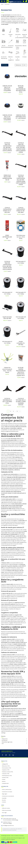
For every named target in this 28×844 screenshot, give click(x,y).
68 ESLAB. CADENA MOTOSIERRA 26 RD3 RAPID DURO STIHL (21, 89)
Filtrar (5, 65)
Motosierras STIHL (6, 766)
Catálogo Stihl (5, 764)
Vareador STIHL (5, 777)
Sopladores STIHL (5, 769)
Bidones (24, 45)
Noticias (4, 781)
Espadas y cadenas (17, 58)
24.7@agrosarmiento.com (8, 825)
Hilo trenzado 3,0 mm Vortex (7, 293)
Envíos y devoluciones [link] (6, 789)
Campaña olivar (5, 783)
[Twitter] (6, 755)
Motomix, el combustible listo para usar (13, 559)
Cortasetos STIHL (5, 773)
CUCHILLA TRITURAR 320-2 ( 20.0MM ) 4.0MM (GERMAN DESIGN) (21, 401)
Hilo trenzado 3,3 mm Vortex (21, 293)
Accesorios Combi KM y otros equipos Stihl (13, 672)
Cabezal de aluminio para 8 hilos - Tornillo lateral (7, 370)
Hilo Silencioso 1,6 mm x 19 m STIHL (20, 237)
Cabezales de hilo (7, 472)
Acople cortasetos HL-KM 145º (21, 343)
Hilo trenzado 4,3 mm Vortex (7, 342)
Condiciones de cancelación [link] (8, 796)
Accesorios (4, 740)
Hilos (3, 34)
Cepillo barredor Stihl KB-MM (7, 317)
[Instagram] (9, 755)
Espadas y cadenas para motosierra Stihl (13, 628)
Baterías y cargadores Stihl (12, 580)
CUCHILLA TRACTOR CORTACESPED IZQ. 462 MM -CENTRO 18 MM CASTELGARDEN (7, 146)
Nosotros (4, 800)
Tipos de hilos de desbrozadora (11, 450)
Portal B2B (4, 798)
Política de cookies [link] (6, 808)
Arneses (25, 56)
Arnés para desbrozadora (9, 497)
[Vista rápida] (7, 84)
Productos (3, 736)
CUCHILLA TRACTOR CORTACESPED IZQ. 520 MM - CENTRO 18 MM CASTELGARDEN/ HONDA (21, 179)
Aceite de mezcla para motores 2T (12, 527)
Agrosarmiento (6, 15)
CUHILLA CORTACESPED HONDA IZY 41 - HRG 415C (7, 210)
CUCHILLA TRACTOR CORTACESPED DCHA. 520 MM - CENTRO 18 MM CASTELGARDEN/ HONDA (21, 147)
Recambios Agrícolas (7, 742)
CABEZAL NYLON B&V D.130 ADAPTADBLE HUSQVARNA (7, 117)
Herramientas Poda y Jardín (18, 47)
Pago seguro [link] (4, 793)
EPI (3, 743)
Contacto (4, 802)
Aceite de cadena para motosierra (12, 547)
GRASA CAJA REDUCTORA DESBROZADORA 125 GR (7, 177)
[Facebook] (2, 755)
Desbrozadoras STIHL (6, 767)
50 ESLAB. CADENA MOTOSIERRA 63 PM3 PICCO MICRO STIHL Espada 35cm (20, 371)
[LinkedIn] (13, 755)
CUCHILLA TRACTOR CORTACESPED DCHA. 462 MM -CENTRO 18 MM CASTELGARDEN (7, 265)
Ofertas (3, 779)
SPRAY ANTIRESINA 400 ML (7, 237)
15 (17, 411)
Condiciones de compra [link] (7, 791)
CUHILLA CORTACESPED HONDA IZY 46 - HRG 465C (20, 210)
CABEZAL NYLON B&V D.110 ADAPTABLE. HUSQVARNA (7, 88)
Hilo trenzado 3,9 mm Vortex (21, 317)
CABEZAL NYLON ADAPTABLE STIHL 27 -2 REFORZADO (21, 116)
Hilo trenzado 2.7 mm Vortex (21, 262)
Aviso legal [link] (4, 812)
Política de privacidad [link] (6, 810)
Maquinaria (4, 739)
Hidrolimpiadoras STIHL (7, 775)
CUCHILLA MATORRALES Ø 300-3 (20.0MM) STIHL (7, 401)
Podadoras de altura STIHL (7, 771)
